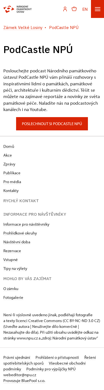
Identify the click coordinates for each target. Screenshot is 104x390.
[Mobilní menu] (97, 9)
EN (85, 9)
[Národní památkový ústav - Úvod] (17, 9)
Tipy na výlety (15, 268)
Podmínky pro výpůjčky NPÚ (51, 368)
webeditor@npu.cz (19, 374)
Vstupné (10, 259)
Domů (8, 146)
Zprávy (9, 164)
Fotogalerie (13, 297)
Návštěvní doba (16, 241)
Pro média (12, 181)
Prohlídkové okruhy (20, 233)
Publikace (12, 172)
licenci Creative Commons (39, 320)
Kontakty (11, 190)
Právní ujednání (17, 357)
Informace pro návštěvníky (26, 224)
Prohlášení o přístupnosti (57, 357)
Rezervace (12, 250)
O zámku (10, 288)
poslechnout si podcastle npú (52, 123)
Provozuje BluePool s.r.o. (24, 380)
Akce (7, 155)
